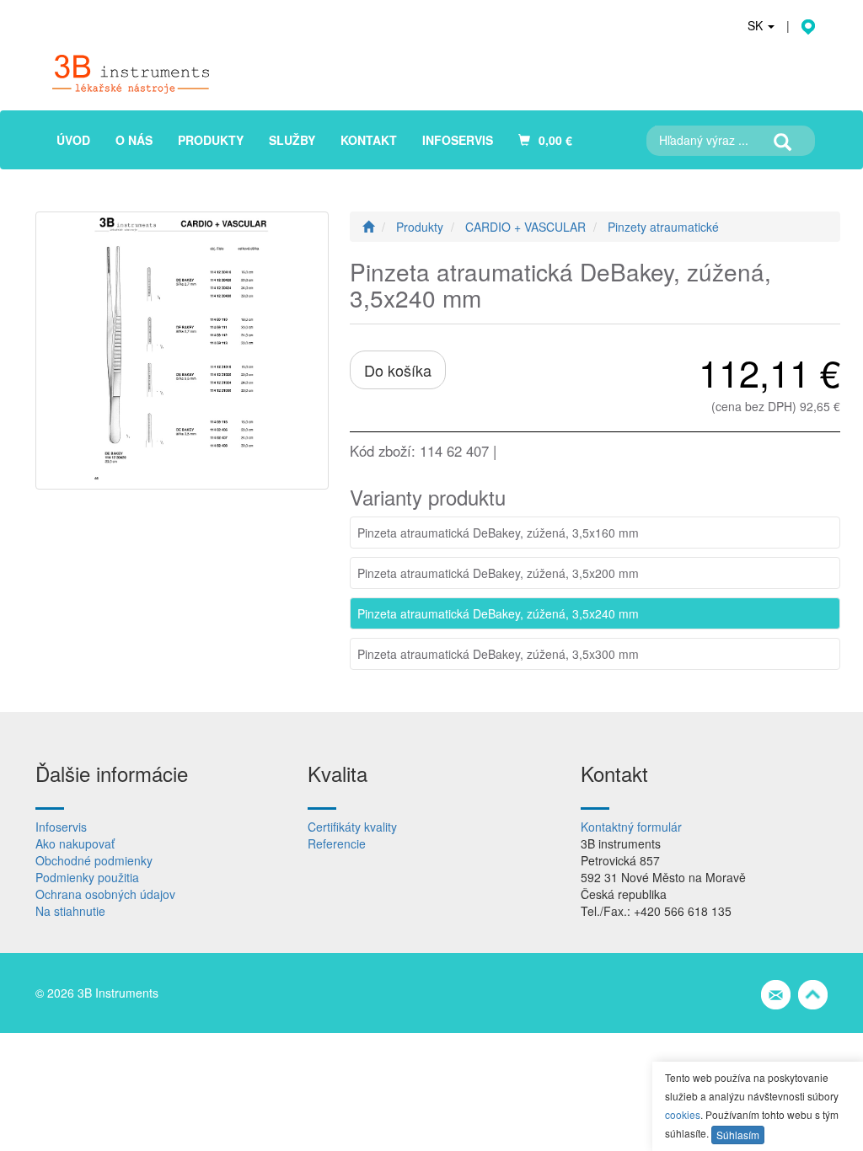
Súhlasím (737, 1134)
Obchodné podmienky (94, 860)
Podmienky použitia (87, 877)
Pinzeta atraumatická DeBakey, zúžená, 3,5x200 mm (498, 573)
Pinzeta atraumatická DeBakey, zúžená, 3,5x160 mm (498, 532)
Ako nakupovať (75, 843)
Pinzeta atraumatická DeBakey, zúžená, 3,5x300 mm (498, 653)
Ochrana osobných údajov (105, 894)
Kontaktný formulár (631, 826)
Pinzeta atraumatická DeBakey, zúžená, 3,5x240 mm (498, 613)
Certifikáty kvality (352, 826)
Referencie (337, 843)
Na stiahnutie (70, 910)
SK (757, 25)
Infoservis (61, 826)
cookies (682, 1114)
